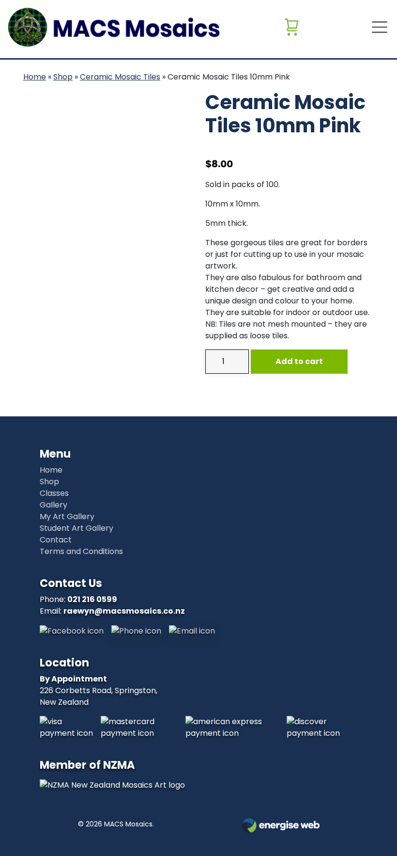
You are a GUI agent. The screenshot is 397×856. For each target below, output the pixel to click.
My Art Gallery (67, 516)
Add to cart (299, 361)
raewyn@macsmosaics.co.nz (124, 611)
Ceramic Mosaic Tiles (120, 76)
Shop (63, 76)
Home (34, 76)
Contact (56, 539)
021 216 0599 (92, 599)
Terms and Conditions (81, 551)
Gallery (53, 504)
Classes (54, 493)
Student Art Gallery (76, 528)
